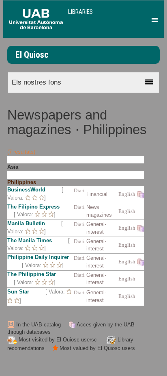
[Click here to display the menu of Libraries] (154, 18)
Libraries (80, 11)
